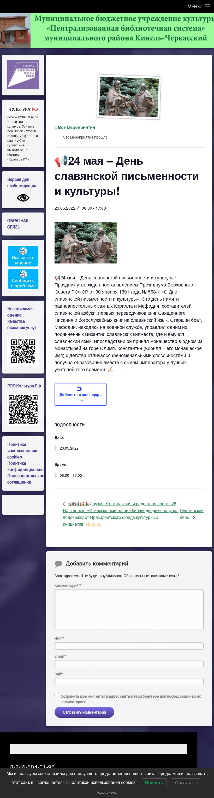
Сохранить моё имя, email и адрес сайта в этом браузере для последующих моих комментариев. (131, 699)
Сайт (59, 674)
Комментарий (68, 585)
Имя (59, 638)
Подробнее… (107, 792)
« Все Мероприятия (75, 127)
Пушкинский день (192, 513)
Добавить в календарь (81, 394)
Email (60, 656)
